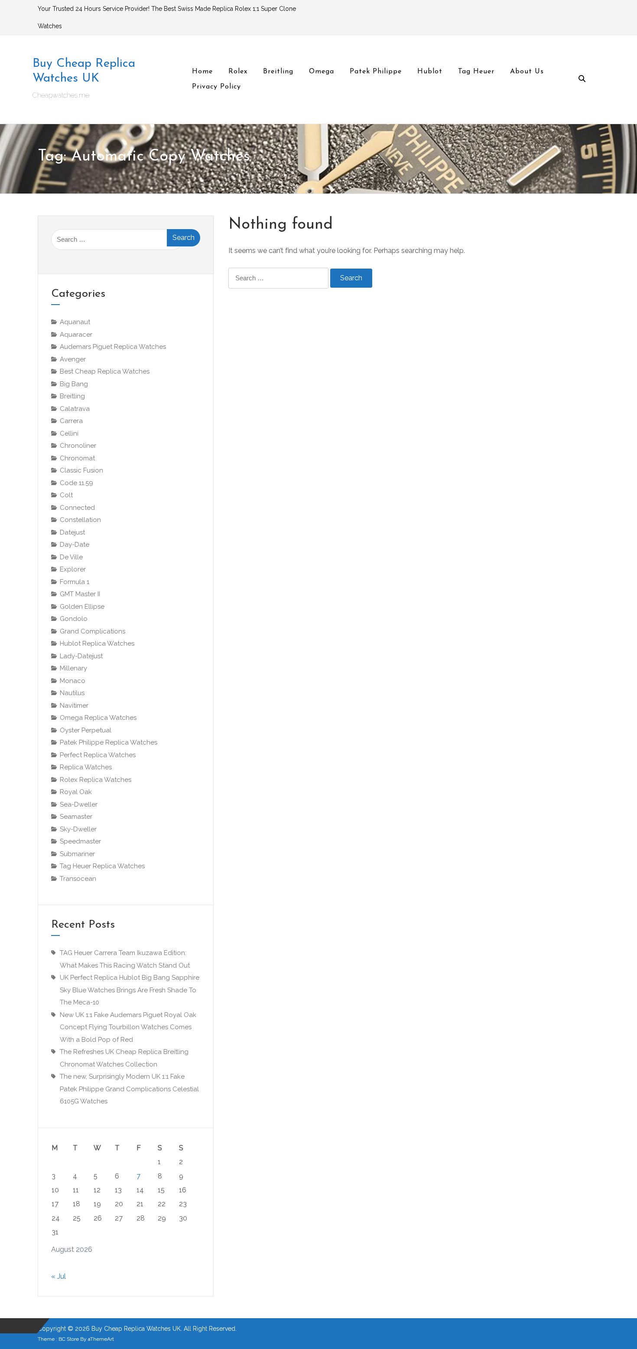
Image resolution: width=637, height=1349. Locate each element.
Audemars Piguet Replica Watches (113, 347)
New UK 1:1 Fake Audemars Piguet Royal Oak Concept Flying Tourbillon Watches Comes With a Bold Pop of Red (128, 1027)
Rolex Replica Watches (95, 780)
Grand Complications (92, 631)
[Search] (582, 79)
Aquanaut (75, 322)
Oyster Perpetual (85, 730)
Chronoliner (78, 446)
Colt (66, 495)
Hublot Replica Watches (97, 643)
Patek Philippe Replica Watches (108, 742)
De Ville (71, 557)
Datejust (72, 532)
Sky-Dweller (78, 829)
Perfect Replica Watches (98, 755)
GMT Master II (80, 594)
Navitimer (74, 705)
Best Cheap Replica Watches (105, 371)
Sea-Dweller (79, 804)
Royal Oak (76, 792)
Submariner (77, 854)
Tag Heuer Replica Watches (102, 866)
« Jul (58, 1276)
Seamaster (76, 817)
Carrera (71, 421)
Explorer (73, 569)
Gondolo (74, 619)
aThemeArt (101, 1339)
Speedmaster (80, 841)
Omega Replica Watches (98, 718)
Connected (77, 508)
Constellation (80, 520)
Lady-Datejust (81, 656)
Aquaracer (76, 334)
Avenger (73, 359)
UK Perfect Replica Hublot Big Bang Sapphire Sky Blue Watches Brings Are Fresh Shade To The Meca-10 (129, 990)
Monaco (72, 681)
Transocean (78, 879)
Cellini (69, 433)
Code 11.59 (76, 483)
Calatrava (75, 409)
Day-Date (74, 544)
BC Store (68, 1339)
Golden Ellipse (82, 606)
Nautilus (72, 693)
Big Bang (74, 384)
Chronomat (77, 458)
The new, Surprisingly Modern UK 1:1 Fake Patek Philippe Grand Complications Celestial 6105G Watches (129, 1089)
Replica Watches (86, 767)
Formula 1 (74, 582)
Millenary (73, 668)
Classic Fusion (81, 470)
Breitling (72, 396)
